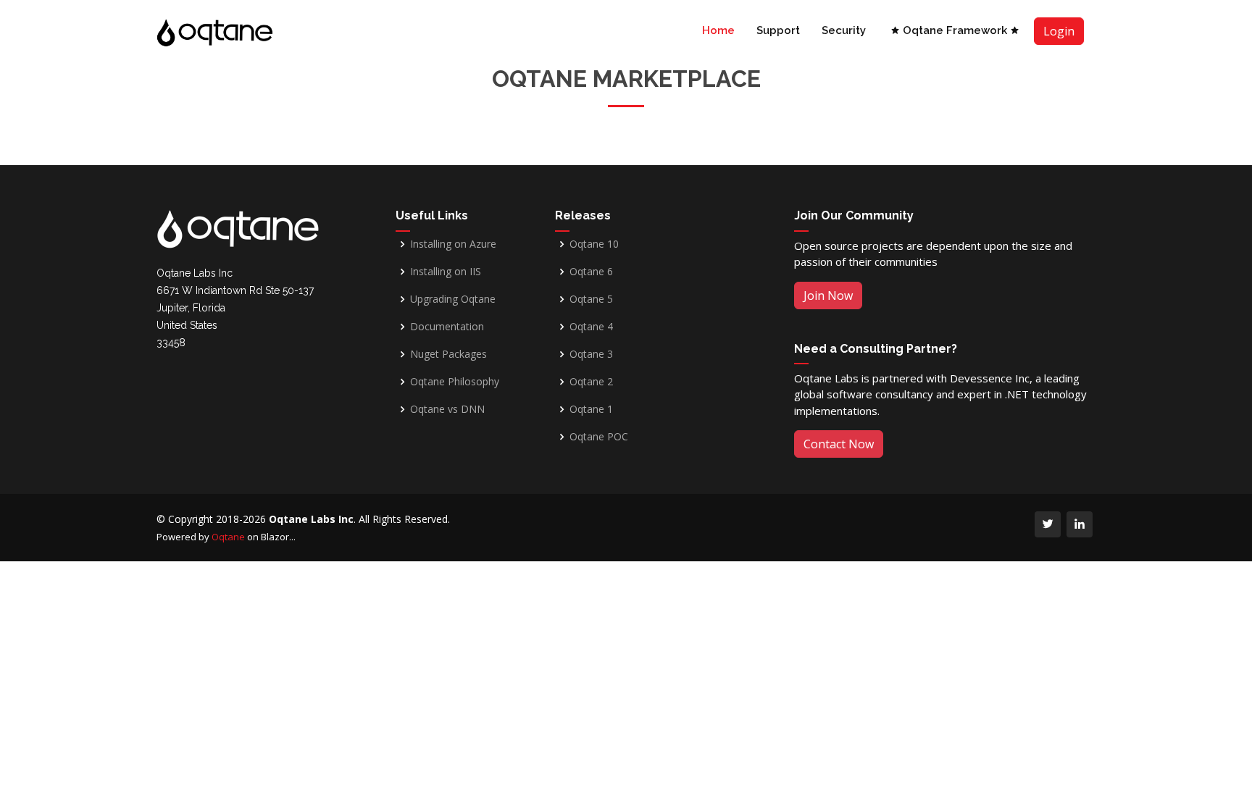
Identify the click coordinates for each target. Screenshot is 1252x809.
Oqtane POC (598, 437)
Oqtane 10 (594, 244)
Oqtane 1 (591, 409)
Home (718, 30)
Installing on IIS (445, 272)
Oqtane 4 (591, 327)
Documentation (447, 327)
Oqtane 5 (591, 299)
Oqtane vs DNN (447, 409)
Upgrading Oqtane (453, 299)
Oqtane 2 (591, 382)
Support (778, 30)
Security (844, 30)
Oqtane (228, 536)
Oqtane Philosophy (454, 382)
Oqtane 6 (591, 272)
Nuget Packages (448, 354)
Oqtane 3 (591, 354)
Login (1058, 31)
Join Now (828, 295)
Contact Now (839, 444)
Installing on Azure (453, 244)
